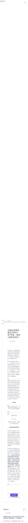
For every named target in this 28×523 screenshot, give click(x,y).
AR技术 (18, 437)
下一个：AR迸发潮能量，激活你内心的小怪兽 (14, 497)
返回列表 (14, 495)
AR (14, 392)
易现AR (3, 320)
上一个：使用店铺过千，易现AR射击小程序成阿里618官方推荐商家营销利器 (14, 493)
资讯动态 (9, 320)
